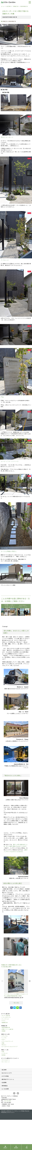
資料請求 (16, 1147)
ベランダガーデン (6, 1017)
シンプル (4, 1037)
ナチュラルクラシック (7, 1041)
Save (30, 26)
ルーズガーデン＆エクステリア (10, 1046)
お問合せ (5, 1147)
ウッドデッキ (5, 1019)
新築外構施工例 (6, 1027)
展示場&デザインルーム (8, 1079)
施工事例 (4, 1069)
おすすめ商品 (5, 1076)
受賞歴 (3, 1031)
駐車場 (3, 1055)
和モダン (4, 1044)
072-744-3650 (7, 1101)
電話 (27, 1147)
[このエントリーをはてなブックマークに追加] (20, 1007)
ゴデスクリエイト (11, 1112)
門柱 (3, 1051)
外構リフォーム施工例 (7, 1029)
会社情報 (4, 1082)
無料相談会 (5, 1085)
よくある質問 (5, 1089)
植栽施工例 (5, 1022)
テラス (3, 1020)
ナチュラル (5, 1036)
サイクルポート (6, 1060)
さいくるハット (6, 1061)
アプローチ (5, 1053)
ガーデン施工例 (6, 1015)
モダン (3, 1039)
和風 (3, 1043)
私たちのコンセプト (7, 1073)
